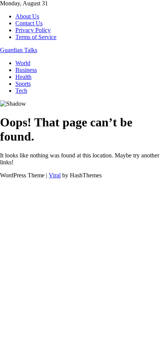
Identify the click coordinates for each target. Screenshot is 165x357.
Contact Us (29, 23)
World (22, 63)
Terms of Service (35, 37)
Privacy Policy (33, 30)
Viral (55, 175)
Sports (23, 83)
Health (23, 77)
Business (26, 70)
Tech (21, 90)
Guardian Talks (18, 50)
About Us (27, 16)
